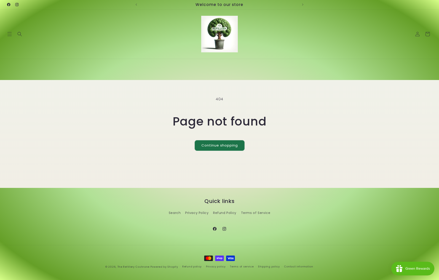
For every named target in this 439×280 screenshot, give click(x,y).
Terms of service (242, 266)
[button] (10, 34)
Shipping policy (269, 266)
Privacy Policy (197, 213)
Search (175, 213)
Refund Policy (224, 213)
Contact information (298, 266)
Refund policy (192, 266)
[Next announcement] (303, 4)
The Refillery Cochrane (133, 267)
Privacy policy (216, 266)
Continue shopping (219, 145)
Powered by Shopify (164, 267)
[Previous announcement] (136, 4)
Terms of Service (255, 213)
